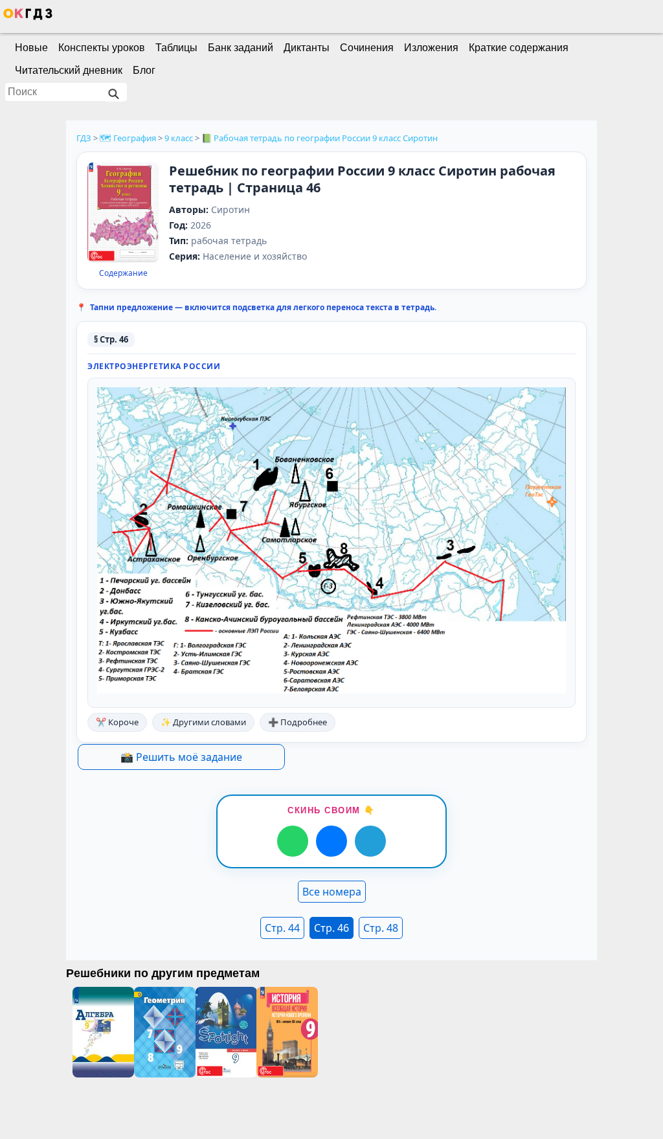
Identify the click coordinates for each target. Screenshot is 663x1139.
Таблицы (176, 47)
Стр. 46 (331, 928)
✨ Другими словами (203, 722)
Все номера (331, 892)
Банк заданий (240, 47)
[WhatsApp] (292, 841)
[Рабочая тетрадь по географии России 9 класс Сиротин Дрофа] (123, 213)
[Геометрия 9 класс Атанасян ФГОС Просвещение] (165, 1032)
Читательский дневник (68, 70)
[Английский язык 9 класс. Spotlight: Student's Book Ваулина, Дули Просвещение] (226, 1032)
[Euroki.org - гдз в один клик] (28, 17)
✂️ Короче (117, 722)
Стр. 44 (282, 928)
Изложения (431, 47)
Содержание (123, 273)
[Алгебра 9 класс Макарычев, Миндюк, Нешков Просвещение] (103, 1032)
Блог (144, 70)
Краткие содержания (518, 47)
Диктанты (307, 47)
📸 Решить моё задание (181, 757)
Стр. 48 (380, 928)
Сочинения (367, 47)
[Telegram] (370, 841)
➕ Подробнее (297, 722)
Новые (31, 47)
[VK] (331, 841)
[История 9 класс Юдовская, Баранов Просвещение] (287, 1032)
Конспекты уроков (101, 47)
